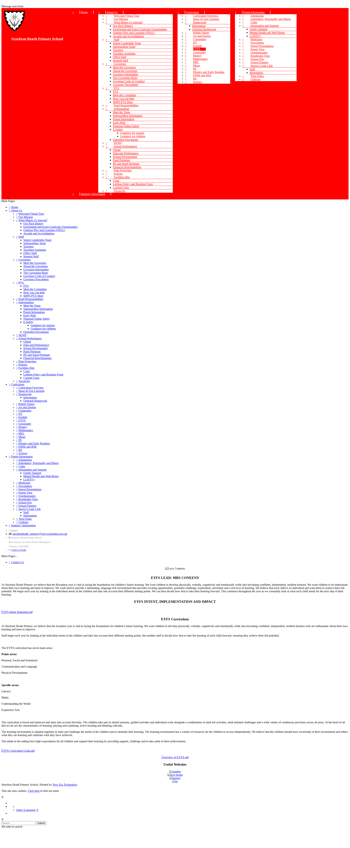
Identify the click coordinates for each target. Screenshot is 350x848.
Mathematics (200, 59)
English (197, 45)
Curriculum (192, 12)
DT (195, 42)
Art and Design (202, 36)
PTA (116, 88)
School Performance (125, 146)
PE (195, 68)
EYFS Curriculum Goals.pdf (18, 750)
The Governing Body (125, 77)
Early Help (119, 122)
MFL (196, 62)
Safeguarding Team (124, 46)
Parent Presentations (262, 46)
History (197, 55)
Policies (118, 173)
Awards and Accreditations (128, 36)
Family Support (258, 29)
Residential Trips (260, 55)
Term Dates (257, 76)
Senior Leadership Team (127, 43)
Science (197, 81)
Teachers (118, 50)
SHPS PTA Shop (123, 102)
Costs (116, 180)
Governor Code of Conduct (129, 81)
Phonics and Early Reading (208, 72)
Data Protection (123, 170)
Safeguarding (121, 108)
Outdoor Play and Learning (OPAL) (134, 32)
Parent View (257, 49)
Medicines (256, 39)
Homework (199, 22)
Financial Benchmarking (127, 167)
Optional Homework (204, 29)
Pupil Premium (121, 160)
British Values (201, 32)
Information (199, 25)
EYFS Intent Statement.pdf (17, 612)
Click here (34, 790)
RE (195, 78)
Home (84, 12)
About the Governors (125, 70)
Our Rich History (123, 25)
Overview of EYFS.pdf (175, 757)
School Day (257, 59)
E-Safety (118, 129)
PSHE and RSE (202, 75)
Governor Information (125, 74)
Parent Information (123, 119)
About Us (112, 12)
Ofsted (116, 149)
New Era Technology (64, 784)
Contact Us (17, 562)
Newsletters (257, 42)
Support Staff (120, 60)
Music (196, 65)
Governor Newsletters (125, 84)
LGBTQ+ (255, 36)
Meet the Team (121, 112)
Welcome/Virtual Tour (126, 15)
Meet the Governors (124, 67)
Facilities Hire (122, 177)
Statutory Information (93, 194)
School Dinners (259, 62)
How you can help (123, 98)
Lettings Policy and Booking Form (133, 184)
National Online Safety (126, 126)
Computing (199, 39)
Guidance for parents (132, 133)
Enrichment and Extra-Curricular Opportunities (140, 29)
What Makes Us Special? (128, 22)
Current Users (121, 187)
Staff (116, 39)
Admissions (257, 15)
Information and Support (264, 25)
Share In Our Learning (206, 19)
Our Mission (121, 19)
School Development (125, 156)
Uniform (255, 79)
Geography (199, 52)
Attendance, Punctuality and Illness (270, 19)
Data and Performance (126, 153)
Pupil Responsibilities (126, 105)
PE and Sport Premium (126, 163)
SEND (118, 143)
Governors (120, 63)
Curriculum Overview (205, 15)
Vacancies (119, 190)
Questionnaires (259, 52)
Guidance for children (132, 136)
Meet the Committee (124, 95)
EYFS (196, 49)
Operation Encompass (125, 139)
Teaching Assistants (124, 53)
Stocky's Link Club (261, 65)
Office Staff (119, 57)
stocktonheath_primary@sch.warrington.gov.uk (40, 533)
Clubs (253, 22)
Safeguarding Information (127, 115)
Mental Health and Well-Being (267, 32)
